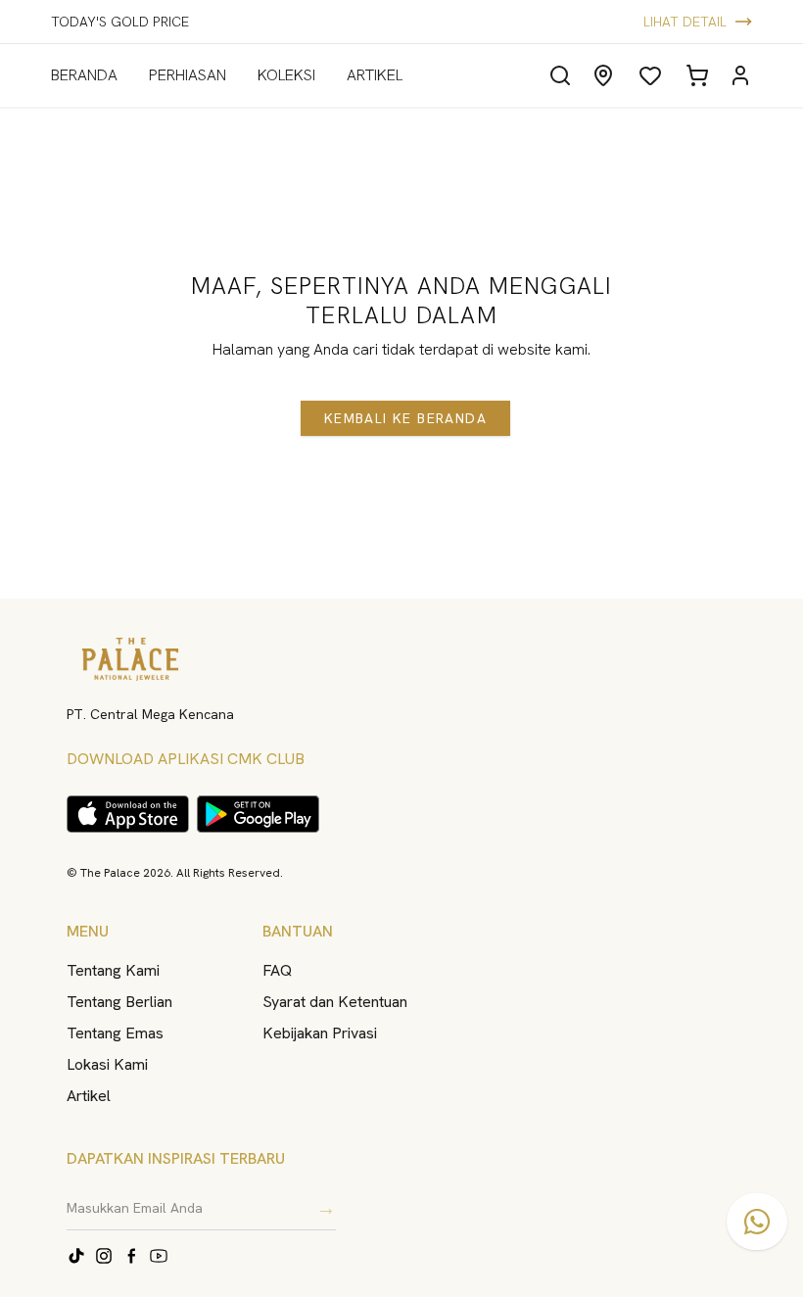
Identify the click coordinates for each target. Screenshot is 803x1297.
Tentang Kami (113, 970)
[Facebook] (131, 1256)
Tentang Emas (115, 1033)
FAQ (277, 970)
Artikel (89, 1095)
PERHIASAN (187, 75)
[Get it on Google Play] (258, 814)
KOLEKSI (286, 75)
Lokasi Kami (107, 1064)
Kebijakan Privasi (319, 1033)
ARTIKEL (374, 75)
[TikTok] (76, 1256)
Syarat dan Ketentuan (334, 1001)
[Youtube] (158, 1256)
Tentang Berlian (119, 1001)
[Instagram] (104, 1256)
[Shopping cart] (697, 75)
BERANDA (84, 75)
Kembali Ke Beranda (405, 418)
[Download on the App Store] (128, 814)
